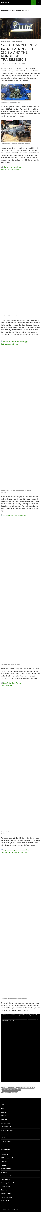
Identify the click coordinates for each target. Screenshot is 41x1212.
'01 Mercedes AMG (7, 1158)
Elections (4, 1190)
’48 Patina (4, 1119)
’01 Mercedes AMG (7, 1130)
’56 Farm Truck (6, 1123)
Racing (3, 1137)
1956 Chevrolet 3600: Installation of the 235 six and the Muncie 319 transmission (19, 52)
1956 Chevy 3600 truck (9, 1087)
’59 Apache (4, 1115)
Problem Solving (6, 1193)
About (3, 1108)
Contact (4, 1112)
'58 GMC (4, 1172)
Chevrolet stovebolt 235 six (11, 1089)
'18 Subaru (4, 1161)
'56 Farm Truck (6, 42)
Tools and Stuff (5, 1200)
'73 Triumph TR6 (6, 1176)
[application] (20, 1048)
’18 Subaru (4, 1134)
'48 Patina (4, 1165)
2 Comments (21, 63)
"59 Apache (4, 1154)
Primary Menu (38, 2)
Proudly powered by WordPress (9, 1209)
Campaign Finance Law (8, 1183)
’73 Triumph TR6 (6, 1126)
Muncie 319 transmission (10, 1092)
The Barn (5, 2)
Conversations (6, 1141)
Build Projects (17, 42)
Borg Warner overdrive (26, 1087)
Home (3, 1105)
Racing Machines (6, 1197)
